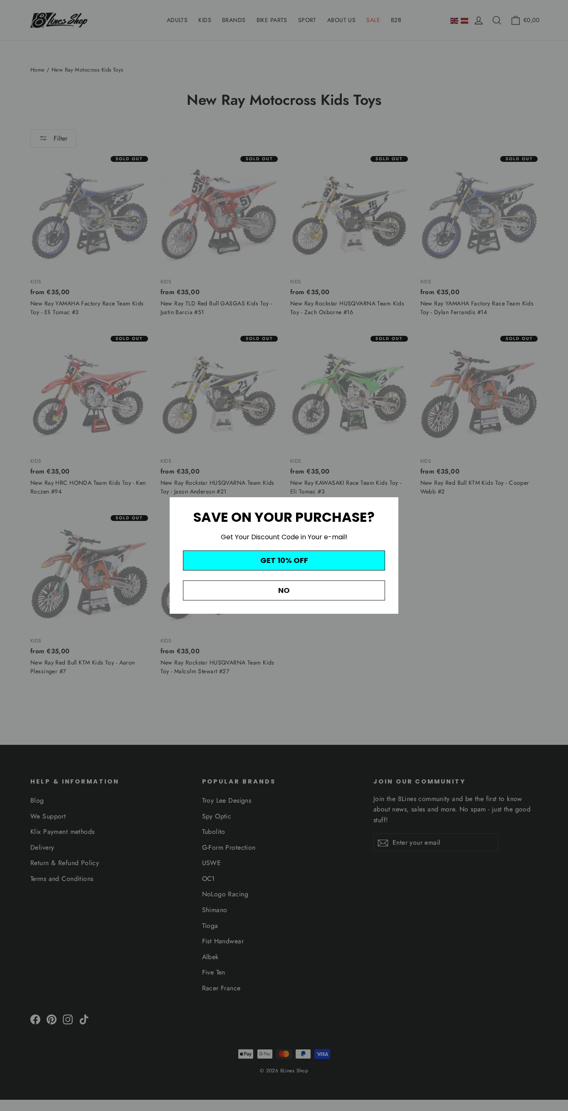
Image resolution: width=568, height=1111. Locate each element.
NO (284, 590)
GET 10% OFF (284, 560)
